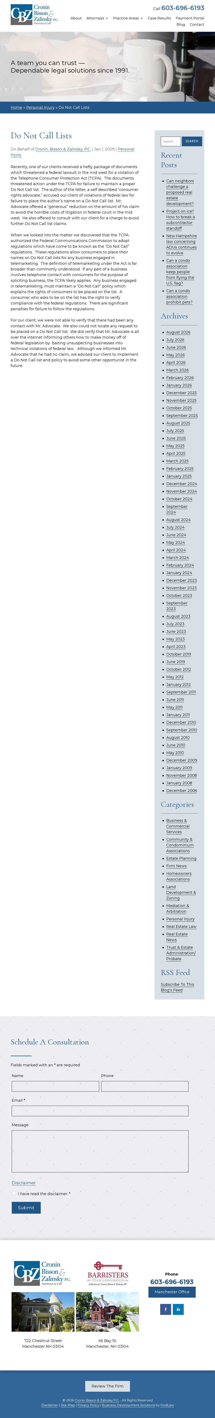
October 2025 (179, 408)
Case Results (159, 18)
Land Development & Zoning (181, 893)
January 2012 (178, 684)
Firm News (176, 866)
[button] (211, 1387)
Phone (107, 1075)
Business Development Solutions (128, 1405)
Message (20, 1125)
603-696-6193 (182, 8)
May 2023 (175, 639)
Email (18, 1100)
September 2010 (181, 730)
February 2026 (180, 377)
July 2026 (175, 340)
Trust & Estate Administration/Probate (181, 953)
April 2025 (175, 453)
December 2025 (181, 393)
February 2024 (180, 565)
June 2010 (175, 745)
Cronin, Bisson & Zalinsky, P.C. (63, 149)
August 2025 (178, 423)
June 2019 (175, 662)
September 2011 (181, 692)
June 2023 (176, 631)
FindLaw (167, 1405)
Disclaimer (24, 1182)
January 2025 (179, 476)
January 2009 (179, 768)
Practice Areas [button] (126, 18)
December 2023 (181, 580)
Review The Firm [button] (108, 1386)
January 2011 (178, 715)
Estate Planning (181, 858)
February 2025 (180, 468)
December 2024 (181, 484)
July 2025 (175, 430)
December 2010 (181, 722)
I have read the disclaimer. (44, 1194)
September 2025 (182, 415)
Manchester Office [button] (172, 1292)
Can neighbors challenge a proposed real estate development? (180, 192)
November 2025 (181, 400)
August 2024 (178, 519)
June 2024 (176, 535)
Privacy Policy (88, 1405)
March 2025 (177, 461)
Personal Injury (180, 919)
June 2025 (176, 438)
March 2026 (177, 370)
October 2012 (178, 669)
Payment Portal (190, 18)
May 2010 (175, 752)
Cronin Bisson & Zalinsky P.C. (97, 1400)
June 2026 (176, 347)
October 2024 (179, 499)
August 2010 (178, 737)
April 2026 (176, 362)
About (76, 18)
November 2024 (181, 491)
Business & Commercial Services (178, 826)
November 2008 (181, 775)
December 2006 (181, 790)
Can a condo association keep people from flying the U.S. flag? (180, 272)
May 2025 (175, 446)
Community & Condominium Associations (180, 845)
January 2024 (179, 573)
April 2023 (176, 646)
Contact (197, 25)
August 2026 (178, 332)
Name (17, 1075)
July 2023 (175, 624)
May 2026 (175, 355)
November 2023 (181, 588)
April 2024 (176, 550)
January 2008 (179, 783)
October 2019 (178, 654)
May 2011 (174, 707)
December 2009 (181, 760)
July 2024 (175, 527)
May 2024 (175, 542)
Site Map (68, 1405)
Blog (181, 25)
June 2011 (175, 699)
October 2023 (179, 595)
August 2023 (178, 616)
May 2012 (175, 677)
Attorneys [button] (95, 18)
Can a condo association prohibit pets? (179, 297)
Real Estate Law (181, 926)
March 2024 (177, 557)
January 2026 (179, 385)
